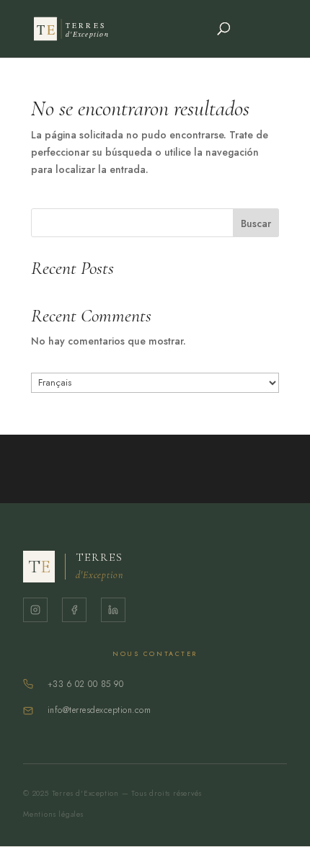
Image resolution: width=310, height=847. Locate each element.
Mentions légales (53, 814)
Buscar (256, 223)
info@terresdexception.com (99, 710)
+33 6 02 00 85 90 (85, 684)
